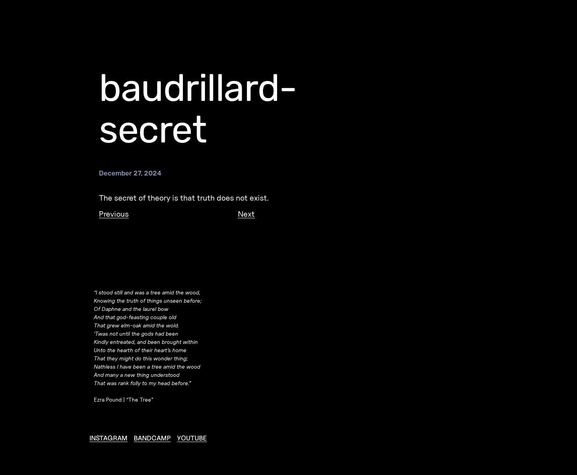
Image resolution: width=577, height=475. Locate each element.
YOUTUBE (192, 438)
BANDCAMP (152, 438)
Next (246, 214)
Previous (114, 214)
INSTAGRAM (108, 438)
